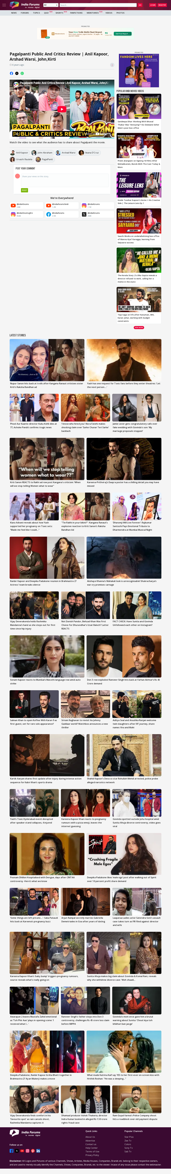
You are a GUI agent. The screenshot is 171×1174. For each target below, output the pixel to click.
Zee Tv (128, 1140)
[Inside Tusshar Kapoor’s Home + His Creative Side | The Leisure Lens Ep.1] (139, 184)
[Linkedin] (38, 1151)
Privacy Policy (92, 1155)
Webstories (93, 13)
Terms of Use (92, 1151)
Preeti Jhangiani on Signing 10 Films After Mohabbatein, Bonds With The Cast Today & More (139, 163)
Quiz (46, 13)
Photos (120, 13)
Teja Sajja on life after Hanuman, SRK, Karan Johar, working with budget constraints (136, 317)
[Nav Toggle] (4, 5)
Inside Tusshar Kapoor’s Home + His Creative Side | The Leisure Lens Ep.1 (139, 202)
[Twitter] (17, 1151)
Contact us (91, 1144)
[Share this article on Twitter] (17, 73)
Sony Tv (129, 1147)
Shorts (59, 13)
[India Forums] (25, 5)
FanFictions (76, 13)
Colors (128, 1144)
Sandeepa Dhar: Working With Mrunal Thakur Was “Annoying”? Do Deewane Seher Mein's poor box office (138, 124)
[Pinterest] (33, 1151)
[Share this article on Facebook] (11, 73)
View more (139, 327)
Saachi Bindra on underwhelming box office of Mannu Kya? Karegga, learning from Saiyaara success (138, 239)
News (14, 13)
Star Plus (129, 1136)
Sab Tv (128, 1151)
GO (140, 5)
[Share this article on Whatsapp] (22, 73)
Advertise (90, 1140)
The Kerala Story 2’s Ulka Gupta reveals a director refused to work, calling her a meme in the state (137, 278)
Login (152, 5)
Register (162, 5)
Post (24, 190)
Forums (25, 13)
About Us (90, 1136)
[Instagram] (27, 1151)
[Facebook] (11, 1151)
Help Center (92, 1147)
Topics (36, 13)
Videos (109, 13)
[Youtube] (22, 1151)
